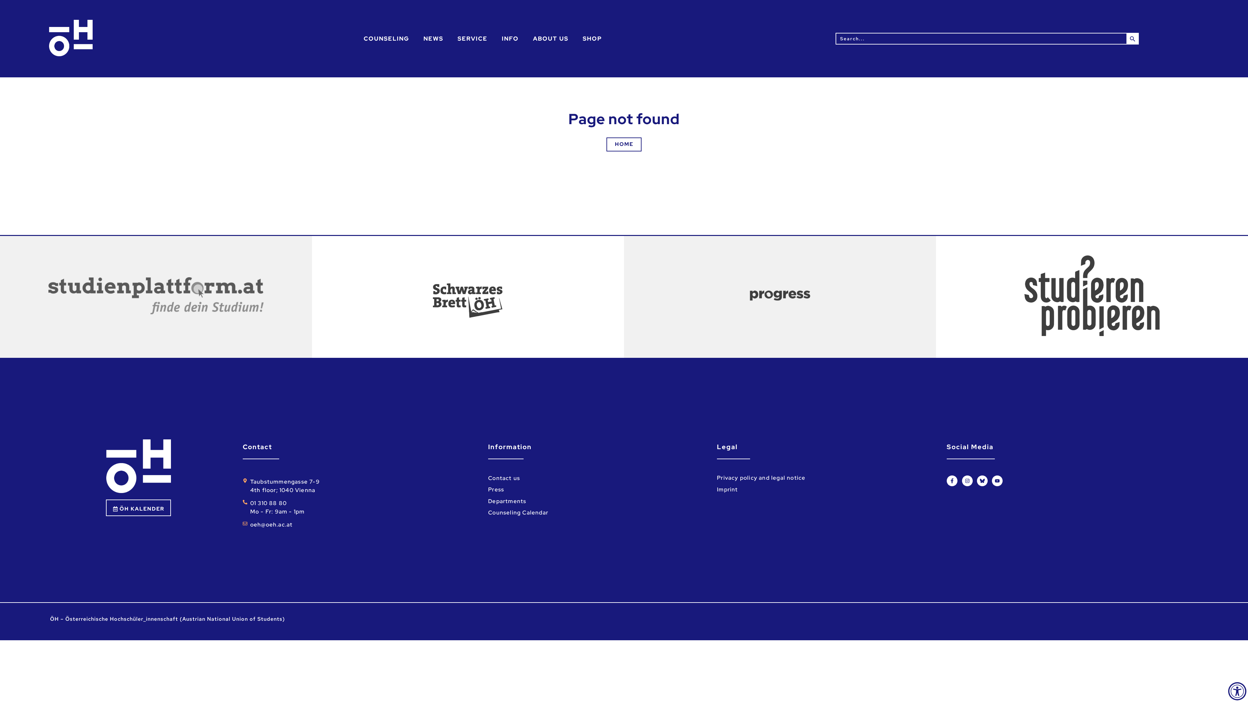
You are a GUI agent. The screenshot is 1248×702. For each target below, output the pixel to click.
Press (496, 489)
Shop (592, 38)
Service (473, 38)
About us (550, 38)
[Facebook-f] (952, 480)
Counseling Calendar (518, 512)
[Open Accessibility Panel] (1237, 691)
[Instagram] (967, 480)
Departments (507, 501)
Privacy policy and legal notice (761, 477)
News (433, 38)
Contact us (504, 478)
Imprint (727, 489)
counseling (386, 38)
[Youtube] (997, 480)
